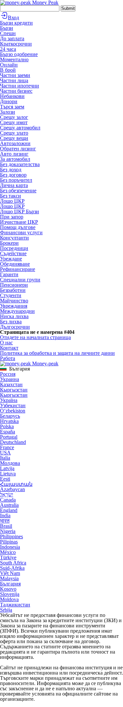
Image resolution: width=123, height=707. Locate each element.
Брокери (9, 243)
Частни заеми (15, 75)
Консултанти (14, 237)
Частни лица (14, 80)
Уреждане (11, 258)
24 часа (8, 49)
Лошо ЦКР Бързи (19, 211)
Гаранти (9, 274)
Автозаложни (15, 143)
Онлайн (9, 64)
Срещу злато (14, 133)
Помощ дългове (17, 227)
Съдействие (13, 253)
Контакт (9, 348)
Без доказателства (20, 164)
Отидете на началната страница (35, 337)
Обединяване (15, 264)
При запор (11, 217)
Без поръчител (16, 180)
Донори (8, 101)
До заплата (12, 38)
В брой (8, 70)
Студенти (10, 295)
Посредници (14, 248)
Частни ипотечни (19, 85)
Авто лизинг (14, 154)
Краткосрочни (16, 44)
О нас (6, 342)
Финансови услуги (21, 232)
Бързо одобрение (19, 54)
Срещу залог (14, 117)
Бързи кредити (16, 23)
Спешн (8, 33)
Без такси (10, 196)
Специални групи (20, 279)
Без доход (10, 169)
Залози (7, 112)
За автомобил (15, 159)
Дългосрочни (15, 327)
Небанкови (12, 96)
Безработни (13, 290)
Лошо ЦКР (12, 201)
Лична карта (14, 185)
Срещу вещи (14, 138)
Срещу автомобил (20, 127)
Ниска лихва (14, 316)
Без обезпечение (18, 190)
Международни (17, 311)
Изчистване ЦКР (19, 222)
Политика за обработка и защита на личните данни (57, 353)
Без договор (13, 175)
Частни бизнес (16, 91)
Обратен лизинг (18, 148)
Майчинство (14, 300)
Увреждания (13, 306)
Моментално (14, 59)
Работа (7, 358)
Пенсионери (14, 285)
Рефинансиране (17, 269)
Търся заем (12, 106)
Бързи (6, 28)
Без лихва (11, 321)
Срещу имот (14, 122)
